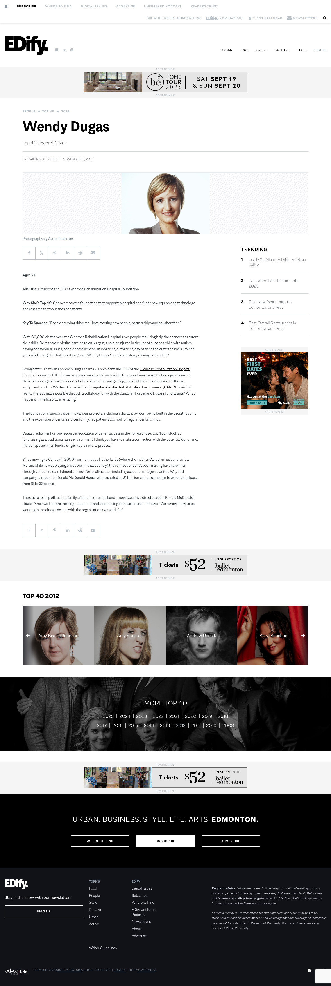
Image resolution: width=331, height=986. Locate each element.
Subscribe (26, 6)
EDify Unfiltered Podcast (144, 912)
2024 (125, 716)
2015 (133, 725)
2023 (141, 716)
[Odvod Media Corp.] (16, 971)
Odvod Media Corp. (69, 970)
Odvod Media (147, 970)
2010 (211, 725)
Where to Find (58, 6)
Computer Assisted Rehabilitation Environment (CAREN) (132, 387)
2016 (117, 725)
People (319, 50)
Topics (94, 881)
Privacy (119, 970)
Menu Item (97, 941)
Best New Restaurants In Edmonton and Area (270, 304)
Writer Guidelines (103, 948)
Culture (282, 50)
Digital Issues (94, 6)
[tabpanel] (165, 831)
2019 (207, 716)
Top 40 (48, 111)
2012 (65, 111)
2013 (165, 725)
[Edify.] (26, 45)
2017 (102, 725)
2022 (158, 716)
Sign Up (44, 911)
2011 (195, 725)
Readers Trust (204, 6)
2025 (108, 716)
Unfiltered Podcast (163, 6)
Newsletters (141, 921)
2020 (190, 716)
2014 (149, 725)
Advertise (125, 6)
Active (262, 50)
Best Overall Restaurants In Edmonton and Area (272, 325)
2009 (228, 725)
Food (244, 50)
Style (302, 50)
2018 (223, 716)
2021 (174, 716)
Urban (227, 50)
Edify (136, 881)
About (136, 928)
